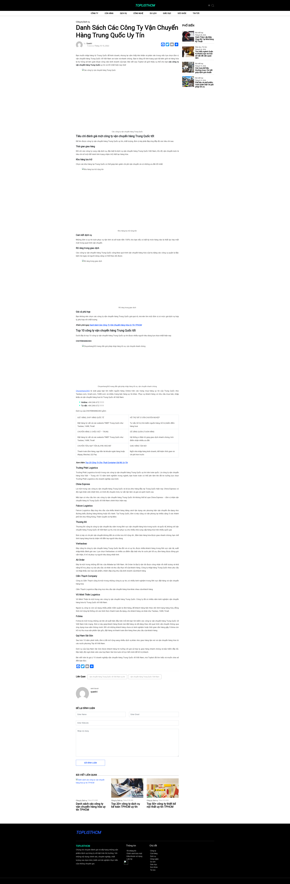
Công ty (94, 13)
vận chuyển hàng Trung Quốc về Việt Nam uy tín (107, 677)
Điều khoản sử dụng (134, 856)
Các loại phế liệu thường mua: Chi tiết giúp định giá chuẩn (204, 70)
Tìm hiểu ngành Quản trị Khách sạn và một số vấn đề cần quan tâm (204, 54)
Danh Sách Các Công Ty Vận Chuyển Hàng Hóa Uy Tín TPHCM (115, 325)
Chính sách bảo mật (134, 853)
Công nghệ (138, 13)
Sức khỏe (182, 13)
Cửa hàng (109, 13)
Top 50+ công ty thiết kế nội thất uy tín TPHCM (161, 805)
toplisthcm (145, 5)
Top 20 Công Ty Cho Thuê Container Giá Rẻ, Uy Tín (106, 462)
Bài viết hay (199, 32)
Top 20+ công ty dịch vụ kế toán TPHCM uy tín (125, 805)
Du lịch (153, 13)
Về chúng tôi (131, 851)
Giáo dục (167, 13)
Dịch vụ (123, 13)
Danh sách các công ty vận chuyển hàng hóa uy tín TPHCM (90, 806)
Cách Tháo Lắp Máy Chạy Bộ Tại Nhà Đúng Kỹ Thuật (204, 39)
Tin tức (196, 13)
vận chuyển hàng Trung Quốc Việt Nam (144, 677)
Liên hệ (129, 859)
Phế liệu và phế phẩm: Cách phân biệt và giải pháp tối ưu (204, 84)
